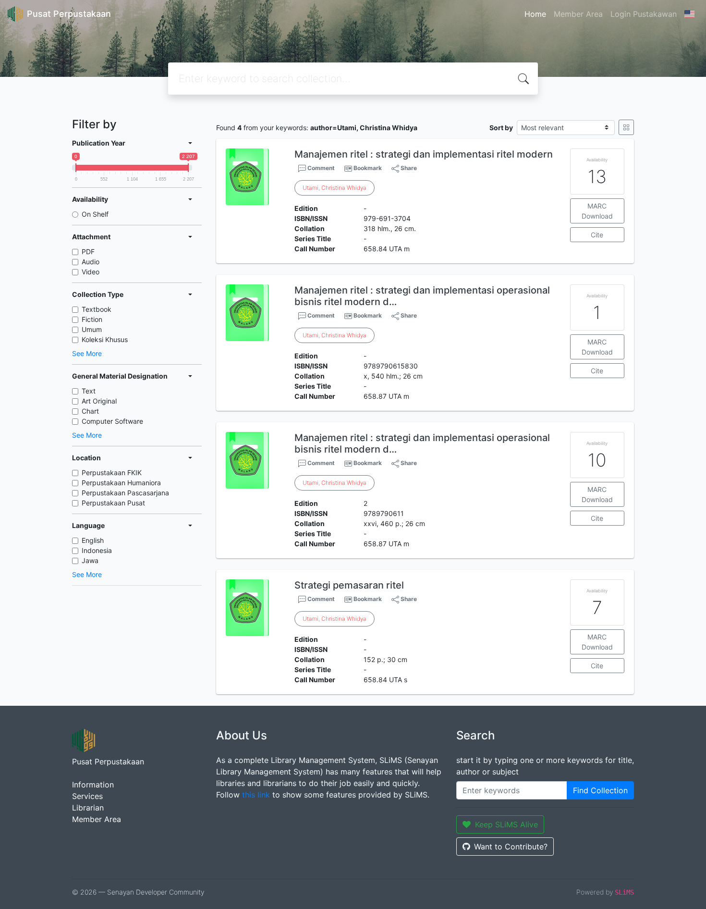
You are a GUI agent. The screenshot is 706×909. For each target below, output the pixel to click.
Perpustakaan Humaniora (121, 483)
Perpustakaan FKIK (112, 472)
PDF (88, 251)
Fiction (92, 319)
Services (87, 796)
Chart (90, 411)
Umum (92, 329)
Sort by (501, 127)
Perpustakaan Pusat (113, 503)
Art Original (99, 401)
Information (93, 784)
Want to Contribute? (511, 846)
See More (87, 353)
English (93, 540)
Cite (597, 235)
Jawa (90, 560)
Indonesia (97, 550)
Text (89, 391)
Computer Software (112, 421)
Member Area (578, 14)
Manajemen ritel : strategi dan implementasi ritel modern (423, 154)
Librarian (88, 807)
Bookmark (367, 168)
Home (535, 14)
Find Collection (600, 790)
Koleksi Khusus (105, 339)
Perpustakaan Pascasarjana (125, 493)
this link (256, 794)
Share (408, 168)
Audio (90, 262)
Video (90, 272)
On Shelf (95, 214)
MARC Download (597, 211)
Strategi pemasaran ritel (349, 585)
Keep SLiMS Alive (506, 824)
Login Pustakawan (643, 14)
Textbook (96, 309)
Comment (320, 168)
